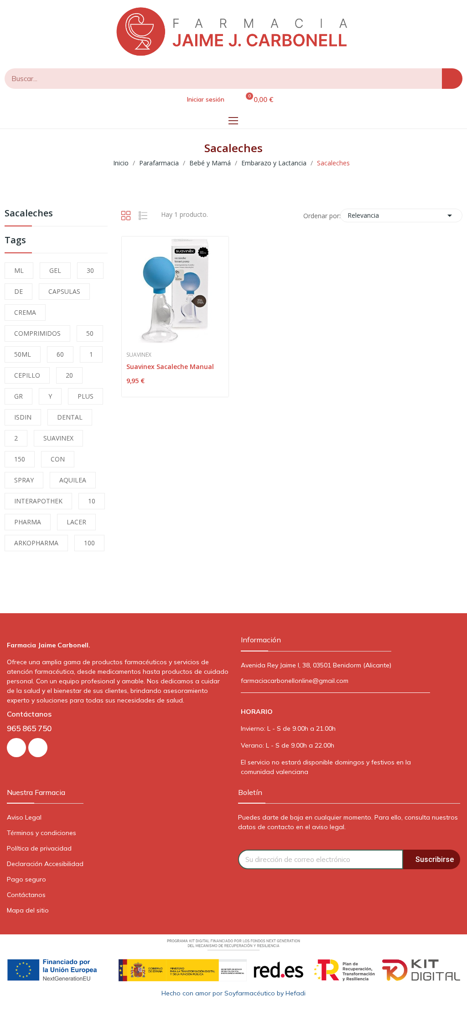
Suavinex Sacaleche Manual (170, 366)
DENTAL (70, 417)
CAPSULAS (64, 291)
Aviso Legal (24, 817)
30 (90, 270)
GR (18, 396)
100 (89, 542)
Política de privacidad (39, 848)
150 (19, 459)
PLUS (85, 396)
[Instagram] (16, 747)
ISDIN (22, 417)
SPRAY (24, 480)
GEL (55, 270)
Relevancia (401, 215)
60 (60, 354)
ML (19, 270)
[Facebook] (37, 747)
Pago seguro (26, 879)
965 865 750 (29, 728)
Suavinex (138, 355)
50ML (22, 354)
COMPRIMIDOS (37, 333)
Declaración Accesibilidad (45, 864)
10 (91, 501)
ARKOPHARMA (36, 542)
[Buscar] (452, 78)
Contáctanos (26, 895)
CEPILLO (27, 375)
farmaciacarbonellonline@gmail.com (294, 681)
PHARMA (27, 522)
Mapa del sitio (28, 910)
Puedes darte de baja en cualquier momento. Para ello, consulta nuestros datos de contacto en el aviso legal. (348, 822)
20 (69, 375)
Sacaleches (29, 214)
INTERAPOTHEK (38, 501)
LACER (76, 522)
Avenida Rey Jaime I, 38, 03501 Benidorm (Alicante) (316, 665)
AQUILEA (72, 480)
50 (89, 333)
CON (58, 459)
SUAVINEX (58, 438)
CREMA (25, 312)
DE (18, 291)
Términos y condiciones (41, 833)
